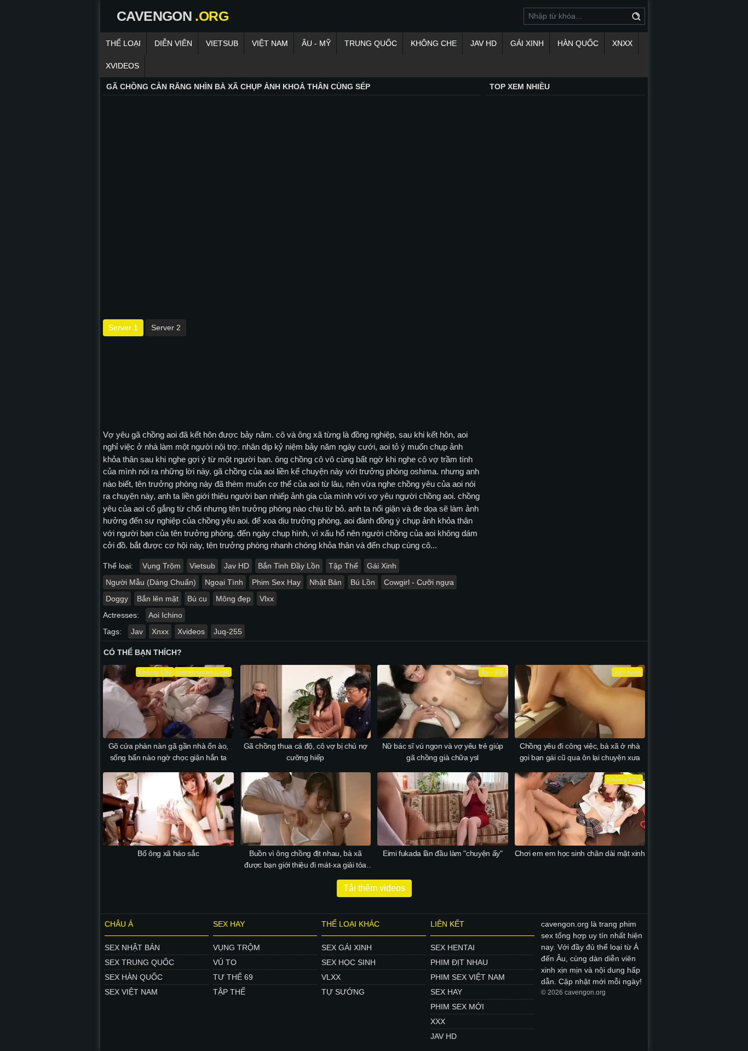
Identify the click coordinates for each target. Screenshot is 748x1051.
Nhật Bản (325, 582)
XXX (437, 1021)
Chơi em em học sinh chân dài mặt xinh (580, 853)
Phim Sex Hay (276, 582)
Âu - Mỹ (316, 43)
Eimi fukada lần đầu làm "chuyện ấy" (443, 853)
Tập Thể (343, 565)
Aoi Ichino (165, 615)
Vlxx (267, 598)
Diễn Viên (173, 43)
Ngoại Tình (224, 582)
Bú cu (197, 598)
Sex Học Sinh (348, 962)
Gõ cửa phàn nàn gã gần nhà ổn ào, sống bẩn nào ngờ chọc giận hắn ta (168, 752)
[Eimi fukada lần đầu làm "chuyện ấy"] (442, 809)
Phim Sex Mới (457, 1006)
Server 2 (166, 327)
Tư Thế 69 (233, 977)
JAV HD (483, 43)
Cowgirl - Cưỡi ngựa (419, 582)
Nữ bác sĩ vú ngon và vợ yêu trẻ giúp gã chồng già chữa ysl (442, 752)
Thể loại (123, 43)
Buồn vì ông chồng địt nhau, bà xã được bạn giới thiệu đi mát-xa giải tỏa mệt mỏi (305, 860)
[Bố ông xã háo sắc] (168, 809)
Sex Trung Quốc (139, 962)
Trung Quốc (370, 43)
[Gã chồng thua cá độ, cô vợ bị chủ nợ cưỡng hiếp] (305, 701)
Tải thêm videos (374, 888)
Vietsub (222, 43)
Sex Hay (446, 991)
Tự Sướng (343, 991)
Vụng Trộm (161, 565)
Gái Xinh (527, 43)
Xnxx (622, 43)
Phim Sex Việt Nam (467, 977)
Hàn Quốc (578, 43)
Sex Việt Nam (131, 991)
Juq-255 (228, 631)
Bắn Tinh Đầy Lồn (289, 565)
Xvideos (122, 65)
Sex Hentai (452, 947)
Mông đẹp (233, 598)
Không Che (434, 43)
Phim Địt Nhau (459, 962)
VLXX (331, 977)
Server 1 (123, 327)
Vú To (225, 962)
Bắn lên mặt (158, 598)
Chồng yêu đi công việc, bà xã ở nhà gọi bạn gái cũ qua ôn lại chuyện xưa (580, 752)
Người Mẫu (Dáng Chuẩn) (151, 582)
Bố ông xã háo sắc (168, 853)
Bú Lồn (362, 582)
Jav (137, 631)
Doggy (117, 598)
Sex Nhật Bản (132, 947)
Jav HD (236, 565)
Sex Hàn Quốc (134, 977)
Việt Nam (270, 43)
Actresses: (121, 615)
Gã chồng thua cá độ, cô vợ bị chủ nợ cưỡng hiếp (305, 752)
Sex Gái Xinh (346, 947)
